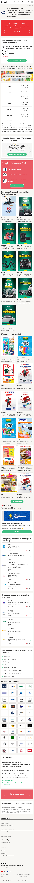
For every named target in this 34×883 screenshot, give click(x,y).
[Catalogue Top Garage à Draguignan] (4, 719)
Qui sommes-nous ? (6, 821)
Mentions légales (5, 874)
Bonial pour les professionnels (8, 855)
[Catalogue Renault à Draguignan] (29, 713)
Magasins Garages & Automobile (10, 809)
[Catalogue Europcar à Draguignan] (13, 737)
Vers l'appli (17, 31)
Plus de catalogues (17, 501)
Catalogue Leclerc (5, 834)
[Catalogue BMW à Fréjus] (13, 693)
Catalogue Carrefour (6, 836)
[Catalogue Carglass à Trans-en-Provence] (21, 732)
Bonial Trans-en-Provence (8, 807)
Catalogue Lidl (4, 831)
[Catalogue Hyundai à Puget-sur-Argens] (13, 750)
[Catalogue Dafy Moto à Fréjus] (4, 725)
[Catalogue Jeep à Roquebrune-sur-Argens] (21, 699)
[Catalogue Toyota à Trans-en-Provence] (13, 744)
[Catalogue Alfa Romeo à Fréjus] (29, 719)
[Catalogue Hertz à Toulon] (4, 706)
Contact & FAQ (4, 853)
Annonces (29, 5)
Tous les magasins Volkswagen (17, 60)
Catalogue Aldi (4, 847)
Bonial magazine (5, 823)
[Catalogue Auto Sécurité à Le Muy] (21, 737)
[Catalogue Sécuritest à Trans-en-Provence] (13, 719)
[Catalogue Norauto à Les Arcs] (13, 686)
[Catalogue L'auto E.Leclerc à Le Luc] (29, 706)
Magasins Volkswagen (25, 809)
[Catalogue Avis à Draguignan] (29, 750)
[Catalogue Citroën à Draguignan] (4, 737)
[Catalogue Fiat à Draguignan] (4, 750)
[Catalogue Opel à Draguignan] (4, 744)
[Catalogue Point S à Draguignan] (13, 699)
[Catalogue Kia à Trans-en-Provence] (21, 750)
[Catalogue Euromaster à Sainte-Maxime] (4, 693)
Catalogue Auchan (5, 842)
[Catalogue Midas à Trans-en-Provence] (13, 725)
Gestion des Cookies (22, 876)
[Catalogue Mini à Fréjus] (4, 699)
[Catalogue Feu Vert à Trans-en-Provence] (21, 686)
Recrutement (4, 858)
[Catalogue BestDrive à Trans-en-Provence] (29, 737)
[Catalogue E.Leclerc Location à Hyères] (4, 713)
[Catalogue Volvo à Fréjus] (21, 706)
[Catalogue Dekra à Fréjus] (29, 686)
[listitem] (9, 209)
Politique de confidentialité (23, 874)
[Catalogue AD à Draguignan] (4, 732)
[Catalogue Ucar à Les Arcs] (29, 744)
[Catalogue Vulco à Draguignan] (4, 686)
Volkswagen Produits (8, 780)
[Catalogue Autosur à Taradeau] (29, 732)
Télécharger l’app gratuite (7, 825)
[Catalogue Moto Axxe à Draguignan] (13, 706)
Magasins (19, 807)
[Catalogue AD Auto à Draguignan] (21, 719)
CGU (2, 876)
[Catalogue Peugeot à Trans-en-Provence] (29, 725)
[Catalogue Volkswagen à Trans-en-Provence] (13, 713)
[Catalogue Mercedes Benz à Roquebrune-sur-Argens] (29, 699)
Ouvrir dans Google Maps (17, 154)
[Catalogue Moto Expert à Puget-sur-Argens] (21, 713)
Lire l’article (17, 531)
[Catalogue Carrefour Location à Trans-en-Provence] (29, 693)
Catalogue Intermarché (6, 845)
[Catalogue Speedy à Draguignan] (21, 693)
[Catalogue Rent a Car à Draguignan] (21, 744)
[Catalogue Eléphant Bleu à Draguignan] (13, 732)
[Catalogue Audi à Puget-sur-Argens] (21, 725)
